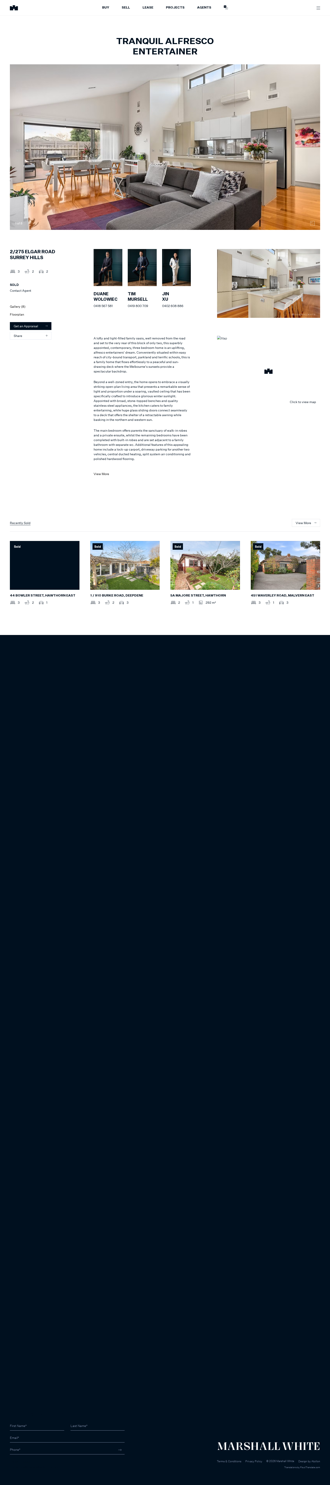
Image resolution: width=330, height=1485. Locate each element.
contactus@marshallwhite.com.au (34, 1467)
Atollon (315, 1461)
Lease (148, 7)
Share (18, 336)
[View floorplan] (312, 223)
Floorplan (17, 314)
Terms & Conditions (229, 1461)
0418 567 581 (103, 306)
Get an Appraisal (26, 326)
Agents (204, 7)
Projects (175, 7)
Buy (105, 7)
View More (101, 474)
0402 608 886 (172, 306)
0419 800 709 (138, 306)
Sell (126, 7)
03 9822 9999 (20, 1462)
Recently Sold (20, 523)
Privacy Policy (253, 1461)
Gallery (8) (17, 306)
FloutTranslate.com (310, 1467)
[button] (268, 372)
